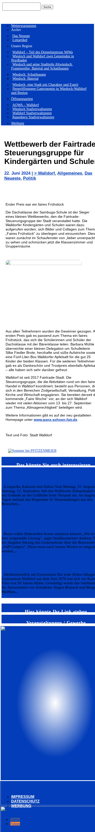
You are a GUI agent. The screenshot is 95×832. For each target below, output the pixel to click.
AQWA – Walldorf (25, 105)
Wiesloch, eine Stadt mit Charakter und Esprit (45, 85)
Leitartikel (19, 40)
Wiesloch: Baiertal (25, 78)
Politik (29, 178)
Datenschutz (25, 801)
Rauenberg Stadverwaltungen (33, 117)
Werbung (17, 123)
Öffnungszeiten (22, 99)
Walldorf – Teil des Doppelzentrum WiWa (42, 52)
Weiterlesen (10, 508)
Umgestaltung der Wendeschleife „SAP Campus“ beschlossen (46, 520)
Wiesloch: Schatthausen (29, 74)
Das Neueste (21, 36)
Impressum (22, 796)
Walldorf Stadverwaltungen (32, 113)
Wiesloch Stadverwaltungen (32, 109)
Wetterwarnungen (23, 26)
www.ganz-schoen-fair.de (55, 420)
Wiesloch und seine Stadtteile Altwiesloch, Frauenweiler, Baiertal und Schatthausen (42, 66)
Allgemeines (69, 173)
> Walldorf (44, 173)
